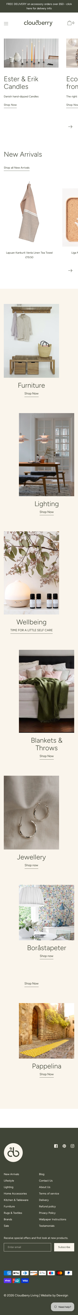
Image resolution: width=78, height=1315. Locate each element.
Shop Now (10, 104)
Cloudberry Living (26, 1295)
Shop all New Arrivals (17, 167)
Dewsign (62, 1295)
